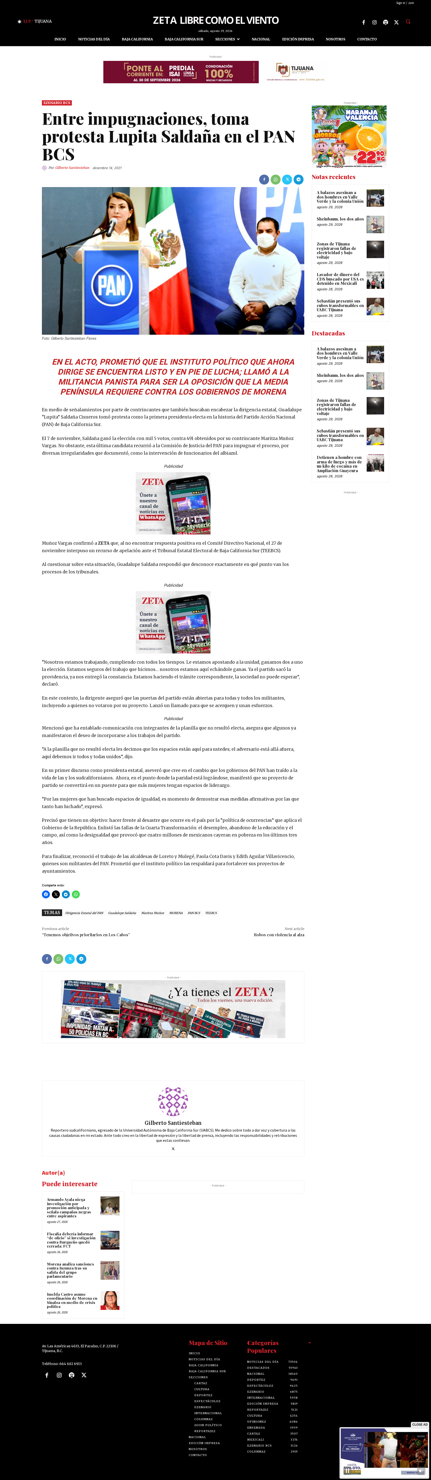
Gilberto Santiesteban (72, 168)
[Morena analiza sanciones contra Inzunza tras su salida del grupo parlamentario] (110, 1270)
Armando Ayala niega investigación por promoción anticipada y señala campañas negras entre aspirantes (69, 1207)
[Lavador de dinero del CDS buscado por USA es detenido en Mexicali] (375, 280)
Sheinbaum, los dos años (340, 218)
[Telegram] (299, 180)
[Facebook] (363, 22)
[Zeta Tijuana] (215, 19)
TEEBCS (211, 913)
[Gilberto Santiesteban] (45, 167)
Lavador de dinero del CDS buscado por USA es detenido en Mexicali (340, 279)
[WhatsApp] (276, 180)
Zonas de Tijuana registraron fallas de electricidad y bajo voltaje (336, 250)
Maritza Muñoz (152, 913)
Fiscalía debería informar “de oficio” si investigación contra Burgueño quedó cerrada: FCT (71, 1240)
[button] (408, 21)
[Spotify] (385, 22)
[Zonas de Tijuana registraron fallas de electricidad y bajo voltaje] (375, 249)
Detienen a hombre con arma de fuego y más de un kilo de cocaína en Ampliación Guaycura (339, 464)
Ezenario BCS (56, 103)
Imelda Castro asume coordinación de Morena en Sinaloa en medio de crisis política (72, 1300)
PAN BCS (194, 913)
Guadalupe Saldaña (122, 913)
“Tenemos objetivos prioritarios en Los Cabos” (86, 934)
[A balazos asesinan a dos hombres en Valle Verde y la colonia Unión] (375, 198)
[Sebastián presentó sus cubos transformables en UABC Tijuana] (375, 306)
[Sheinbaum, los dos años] (375, 224)
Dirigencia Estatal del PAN (84, 913)
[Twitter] (396, 22)
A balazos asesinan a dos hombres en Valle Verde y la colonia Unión (340, 197)
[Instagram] (374, 22)
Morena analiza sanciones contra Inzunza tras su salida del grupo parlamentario (70, 1270)
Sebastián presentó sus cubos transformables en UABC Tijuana (340, 305)
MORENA (176, 913)
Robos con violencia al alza (279, 934)
